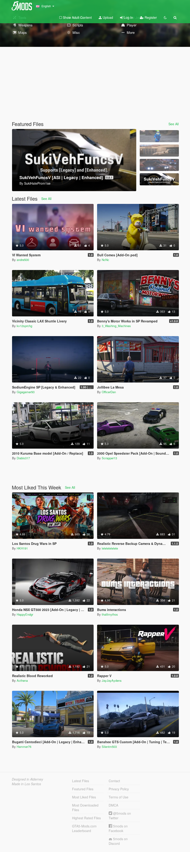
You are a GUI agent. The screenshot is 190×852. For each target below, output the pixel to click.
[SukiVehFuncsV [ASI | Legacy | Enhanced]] (159, 179)
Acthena (22, 680)
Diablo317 (23, 458)
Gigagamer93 (26, 392)
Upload (107, 17)
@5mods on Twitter (120, 815)
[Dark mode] (165, 17)
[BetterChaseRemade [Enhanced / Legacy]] (159, 165)
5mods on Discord (118, 841)
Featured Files (82, 789)
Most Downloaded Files (85, 807)
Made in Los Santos (26, 783)
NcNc (105, 259)
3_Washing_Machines (116, 326)
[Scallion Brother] (159, 136)
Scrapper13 (109, 458)
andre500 (23, 259)
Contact (114, 780)
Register (150, 17)
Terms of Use (118, 797)
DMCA (113, 805)
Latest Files (80, 780)
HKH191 (22, 548)
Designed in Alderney (27, 779)
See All (173, 124)
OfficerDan (109, 392)
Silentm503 (109, 746)
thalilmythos (110, 614)
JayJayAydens (112, 680)
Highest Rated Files (86, 818)
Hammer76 (24, 746)
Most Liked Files (84, 797)
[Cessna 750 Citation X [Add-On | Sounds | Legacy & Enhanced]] (159, 151)
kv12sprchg (24, 326)
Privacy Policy (119, 789)
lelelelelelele (110, 548)
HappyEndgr (25, 614)
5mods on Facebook (118, 828)
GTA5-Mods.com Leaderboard (84, 828)
